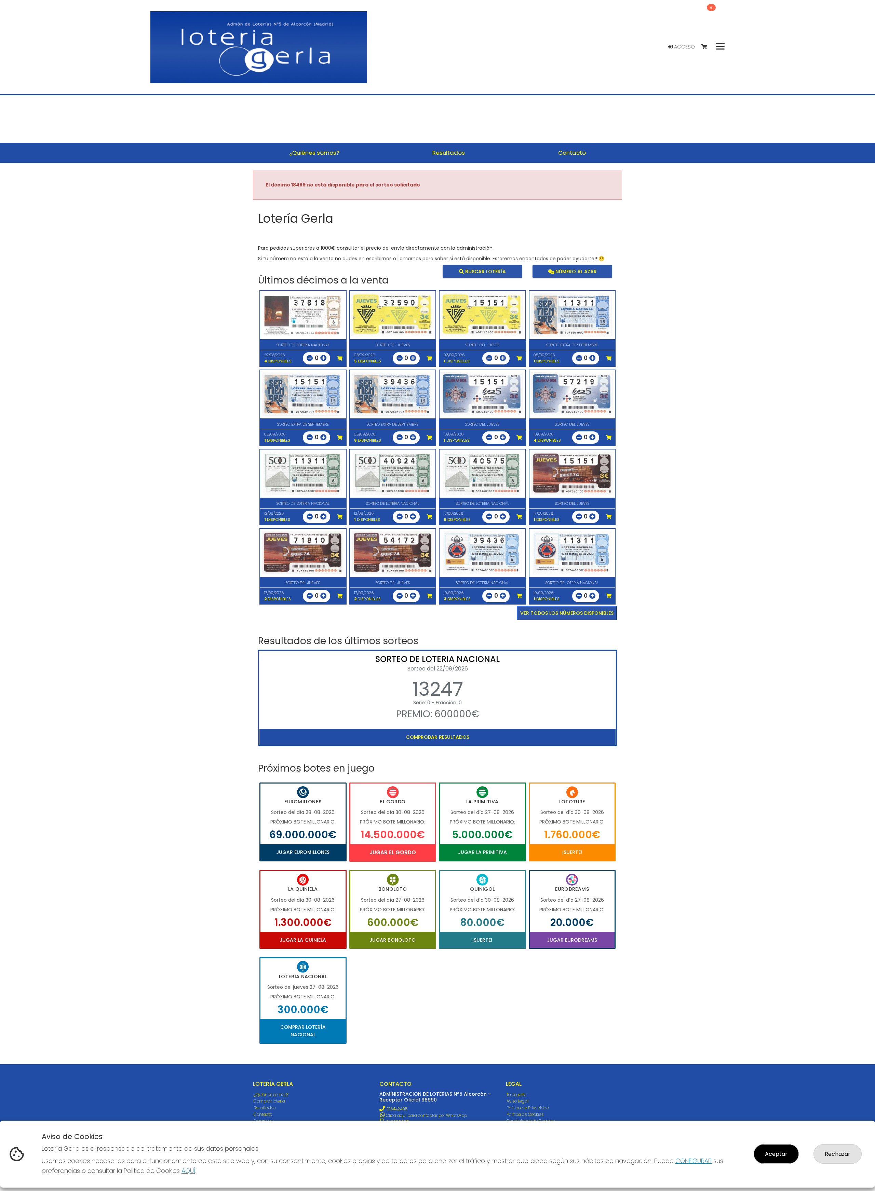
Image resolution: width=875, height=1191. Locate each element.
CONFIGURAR (693, 1161)
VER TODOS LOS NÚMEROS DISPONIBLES (567, 613)
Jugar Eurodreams (572, 940)
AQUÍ (188, 1170)
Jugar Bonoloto (392, 940)
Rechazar (837, 1154)
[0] (707, 47)
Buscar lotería (485, 271)
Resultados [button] (448, 153)
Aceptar (776, 1154)
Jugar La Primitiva (482, 852)
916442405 (397, 1109)
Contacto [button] (572, 153)
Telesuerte (516, 1094)
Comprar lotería (269, 1101)
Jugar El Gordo (392, 852)
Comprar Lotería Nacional (303, 1031)
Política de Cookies (525, 1114)
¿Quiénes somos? (271, 1094)
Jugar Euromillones (302, 852)
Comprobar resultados (437, 737)
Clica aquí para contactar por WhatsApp (426, 1115)
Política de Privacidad (528, 1108)
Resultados (264, 1108)
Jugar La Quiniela (303, 940)
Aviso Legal (517, 1101)
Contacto (263, 1114)
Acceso (684, 46)
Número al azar (575, 271)
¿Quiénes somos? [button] (314, 153)
